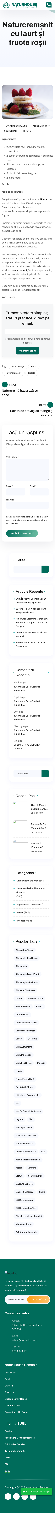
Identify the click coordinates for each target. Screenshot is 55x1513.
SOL (7, 1464)
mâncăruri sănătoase (26, 1135)
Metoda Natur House (16, 1398)
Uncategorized (24, 920)
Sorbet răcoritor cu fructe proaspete (30, 644)
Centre (8, 1379)
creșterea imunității (25, 1030)
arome (19, 998)
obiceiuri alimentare (26, 1151)
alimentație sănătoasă (27, 982)
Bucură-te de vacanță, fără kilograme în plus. (31, 610)
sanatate (32, 1167)
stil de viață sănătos (26, 1208)
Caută (20, 560)
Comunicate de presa (16, 1412)
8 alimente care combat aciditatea (26, 688)
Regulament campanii (28, 904)
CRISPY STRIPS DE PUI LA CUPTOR (26, 746)
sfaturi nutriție (35, 1175)
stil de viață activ (24, 1200)
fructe (19, 1071)
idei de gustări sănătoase (28, 1111)
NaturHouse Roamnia (16, 126)
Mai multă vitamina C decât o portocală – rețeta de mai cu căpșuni (32, 622)
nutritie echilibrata (24, 1143)
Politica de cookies (15, 1444)
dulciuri (41, 1062)
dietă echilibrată (24, 1062)
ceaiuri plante (22, 1014)
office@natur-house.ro (25, 1340)
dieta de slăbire (23, 1054)
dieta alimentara (24, 1046)
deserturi (32, 1038)
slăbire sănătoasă (24, 1191)
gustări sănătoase (25, 1087)
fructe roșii (18, 366)
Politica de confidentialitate (20, 1437)
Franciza (9, 1392)
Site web (10, 499)
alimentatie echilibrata (27, 958)
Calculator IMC (13, 1405)
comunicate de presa (28, 880)
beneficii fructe (23, 1006)
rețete (31, 372)
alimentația (21, 966)
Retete (27, 131)
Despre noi (11, 1372)
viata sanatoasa (24, 1224)
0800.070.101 (20, 1351)
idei (17, 1103)
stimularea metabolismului (29, 1216)
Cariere (9, 1385)
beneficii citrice (35, 998)
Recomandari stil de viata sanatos (30, 890)
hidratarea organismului (27, 1095)
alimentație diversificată (27, 974)
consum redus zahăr (26, 1022)
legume (19, 1119)
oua (43, 1151)
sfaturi (19, 1175)
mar (31, 1119)
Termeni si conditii (15, 1450)
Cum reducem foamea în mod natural (32, 634)
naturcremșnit (13, 372)
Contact (9, 1431)
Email (33, 486)
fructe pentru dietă (25, 1079)
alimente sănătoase (25, 990)
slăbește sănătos (24, 1183)
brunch (39, 1006)
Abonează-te (38, 1299)
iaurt (33, 366)
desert (19, 1038)
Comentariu (12, 456)
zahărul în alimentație (26, 1232)
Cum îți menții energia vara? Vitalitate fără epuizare (31, 600)
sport (42, 1191)
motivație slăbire (24, 1127)
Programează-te (27, 350)
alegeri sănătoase (24, 950)
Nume (9, 486)
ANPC (8, 1457)
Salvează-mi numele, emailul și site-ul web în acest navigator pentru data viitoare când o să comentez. (27, 520)
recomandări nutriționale (28, 1159)
